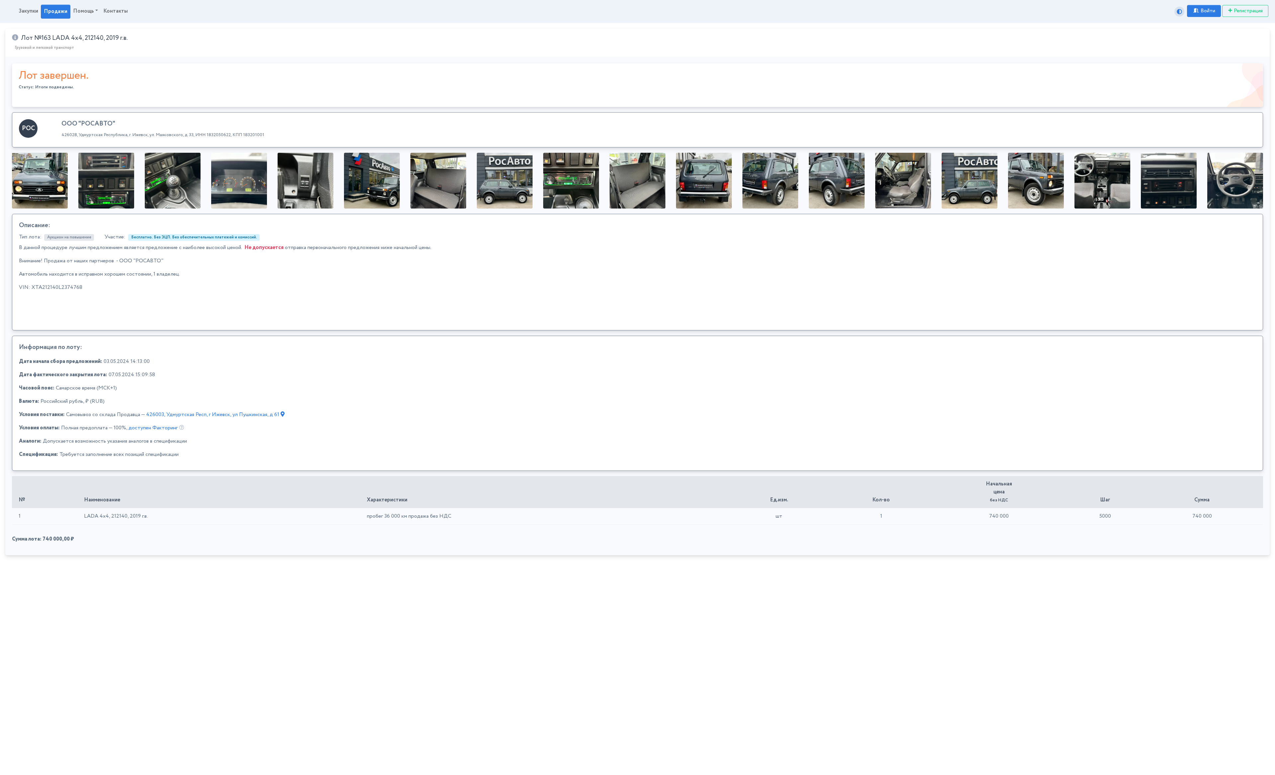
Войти (1208, 11)
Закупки (28, 11)
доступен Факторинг (153, 428)
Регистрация (1248, 11)
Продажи (55, 11)
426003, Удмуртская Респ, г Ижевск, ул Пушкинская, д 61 (213, 414)
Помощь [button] (83, 11)
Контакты (115, 11)
